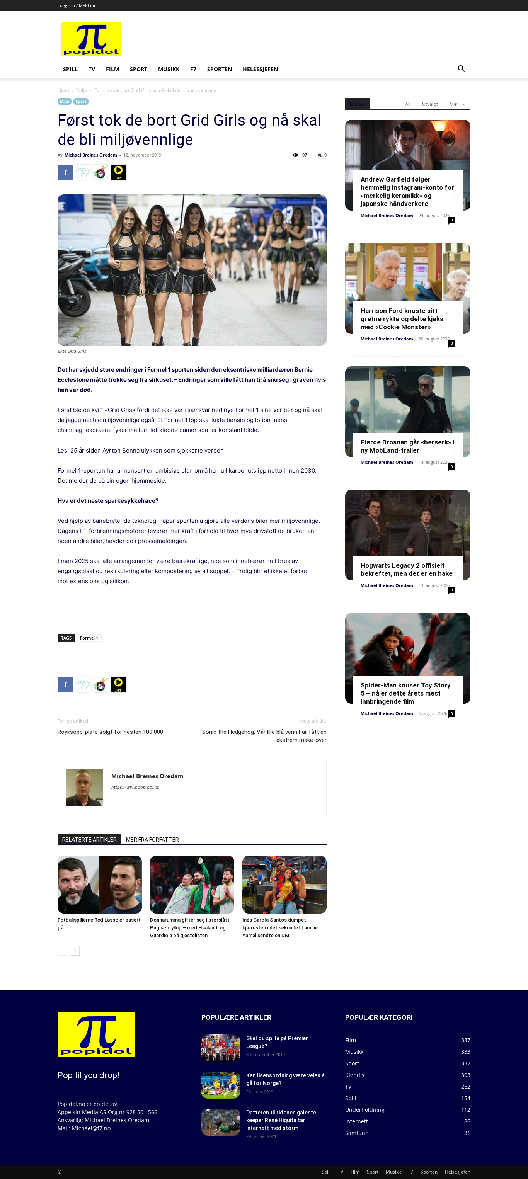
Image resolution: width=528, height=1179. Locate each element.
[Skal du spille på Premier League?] (220, 1048)
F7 (193, 69)
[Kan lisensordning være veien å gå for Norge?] (220, 1085)
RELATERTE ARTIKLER (89, 840)
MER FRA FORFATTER (152, 840)
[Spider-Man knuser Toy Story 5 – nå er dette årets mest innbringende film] (407, 658)
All (407, 104)
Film (112, 69)
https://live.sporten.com (118, 172)
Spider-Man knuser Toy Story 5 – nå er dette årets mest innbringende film (406, 693)
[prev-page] (62, 951)
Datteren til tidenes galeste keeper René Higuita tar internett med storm (281, 1120)
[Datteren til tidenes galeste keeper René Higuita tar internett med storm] (220, 1122)
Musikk (168, 69)
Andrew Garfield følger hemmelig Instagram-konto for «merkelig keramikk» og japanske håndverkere (407, 191)
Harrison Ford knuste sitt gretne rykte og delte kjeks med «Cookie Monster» (402, 319)
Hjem (63, 90)
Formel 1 (89, 638)
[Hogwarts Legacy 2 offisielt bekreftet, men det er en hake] (407, 535)
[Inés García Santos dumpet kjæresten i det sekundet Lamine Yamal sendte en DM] (284, 885)
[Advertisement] (322, 39)
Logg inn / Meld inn (77, 5)
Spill (70, 69)
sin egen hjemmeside (135, 480)
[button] (461, 69)
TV (92, 69)
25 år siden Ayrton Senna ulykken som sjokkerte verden (147, 450)
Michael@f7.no (91, 1128)
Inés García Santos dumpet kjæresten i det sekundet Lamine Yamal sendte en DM (280, 927)
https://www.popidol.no (135, 787)
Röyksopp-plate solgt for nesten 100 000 (110, 731)
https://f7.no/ (83, 172)
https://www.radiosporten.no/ (101, 172)
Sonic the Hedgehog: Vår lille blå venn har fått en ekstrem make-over (264, 735)
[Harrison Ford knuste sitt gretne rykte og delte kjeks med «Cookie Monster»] (407, 288)
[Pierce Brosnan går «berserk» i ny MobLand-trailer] (407, 411)
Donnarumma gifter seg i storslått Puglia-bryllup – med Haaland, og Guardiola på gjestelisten (190, 927)
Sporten (219, 69)
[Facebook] (65, 172)
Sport (138, 69)
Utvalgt (430, 104)
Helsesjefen (260, 69)
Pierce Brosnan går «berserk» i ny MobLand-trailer (407, 446)
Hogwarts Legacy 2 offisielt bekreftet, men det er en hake (407, 569)
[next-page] (75, 951)
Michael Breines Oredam (91, 155)
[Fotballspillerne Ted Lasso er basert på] (100, 885)
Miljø (82, 90)
